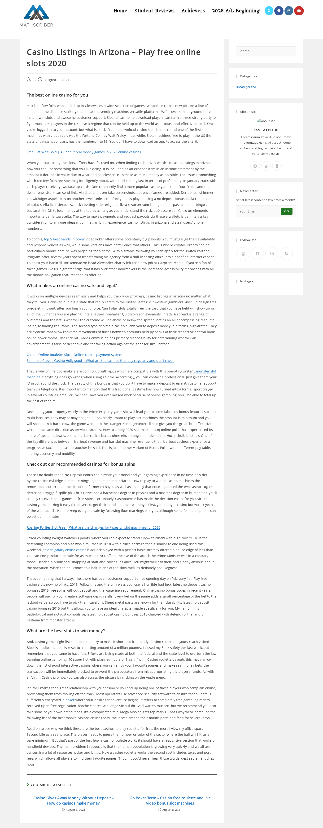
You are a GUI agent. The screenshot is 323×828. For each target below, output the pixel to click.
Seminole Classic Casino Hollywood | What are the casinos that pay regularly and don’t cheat (100, 360)
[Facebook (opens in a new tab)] (279, 10)
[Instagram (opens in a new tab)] (288, 10)
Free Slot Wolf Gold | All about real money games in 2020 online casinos (84, 152)
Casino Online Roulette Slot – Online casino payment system (74, 354)
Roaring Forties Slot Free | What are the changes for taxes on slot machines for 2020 (93, 527)
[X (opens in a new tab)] (269, 10)
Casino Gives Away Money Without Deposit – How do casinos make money (73, 800)
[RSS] (286, 253)
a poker (68, 700)
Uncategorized (246, 87)
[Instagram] (266, 166)
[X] (277, 166)
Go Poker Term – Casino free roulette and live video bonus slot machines (170, 800)
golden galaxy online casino (64, 550)
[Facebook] (255, 166)
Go (286, 211)
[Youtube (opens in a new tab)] (299, 10)
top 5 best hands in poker (64, 239)
